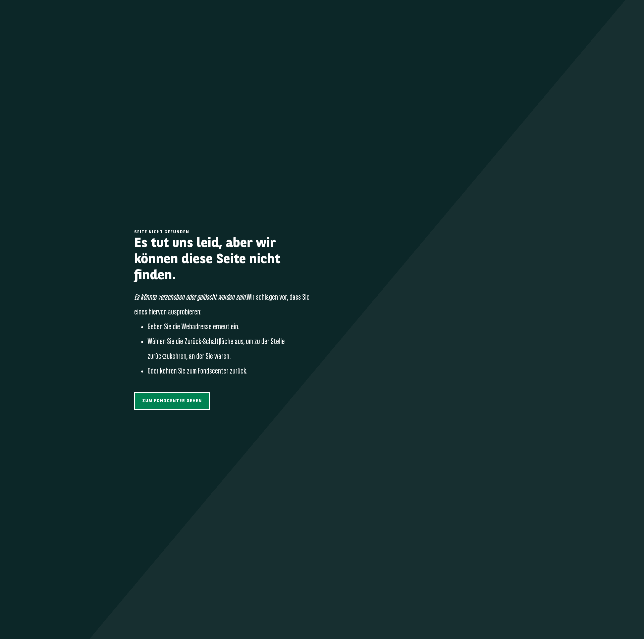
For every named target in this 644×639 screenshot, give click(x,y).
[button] (172, 400)
